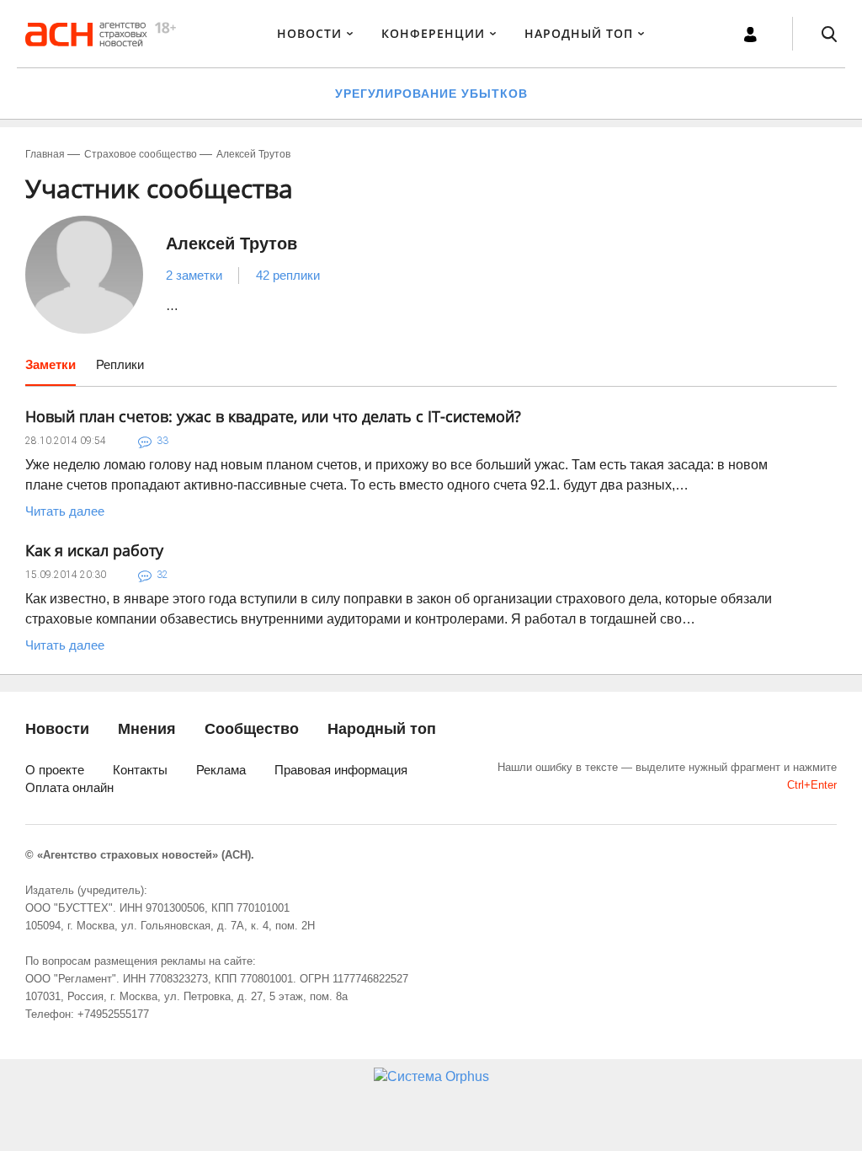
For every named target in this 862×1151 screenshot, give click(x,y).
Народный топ (381, 728)
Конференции (433, 33)
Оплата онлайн (69, 787)
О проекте (54, 770)
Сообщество (252, 728)
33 (162, 441)
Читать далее (64, 511)
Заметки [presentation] (50, 364)
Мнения (147, 728)
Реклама (221, 770)
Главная (45, 154)
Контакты (140, 770)
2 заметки (194, 275)
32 (162, 575)
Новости (309, 33)
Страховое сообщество (140, 154)
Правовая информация (340, 770)
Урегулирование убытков (431, 93)
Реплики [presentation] (120, 364)
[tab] (50, 371)
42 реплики (288, 275)
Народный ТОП (578, 33)
